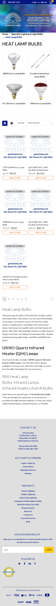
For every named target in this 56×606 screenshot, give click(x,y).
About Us (28, 511)
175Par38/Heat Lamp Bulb (13, 168)
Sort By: (21, 123)
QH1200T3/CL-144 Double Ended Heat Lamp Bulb (38, 168)
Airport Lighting (28, 491)
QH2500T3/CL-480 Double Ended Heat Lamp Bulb (38, 223)
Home (5, 34)
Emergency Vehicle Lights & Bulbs (28, 501)
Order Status (28, 466)
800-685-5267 (14, 2)
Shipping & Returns (28, 470)
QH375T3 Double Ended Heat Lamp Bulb (15, 277)
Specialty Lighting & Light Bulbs (27, 34)
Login (34, 2)
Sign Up (44, 2)
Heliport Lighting (28, 494)
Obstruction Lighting (28, 498)
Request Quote (28, 508)
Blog (28, 521)
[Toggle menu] (4, 4)
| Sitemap (36, 590)
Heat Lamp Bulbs (14, 37)
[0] (48, 2)
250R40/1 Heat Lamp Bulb (13, 223)
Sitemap (28, 473)
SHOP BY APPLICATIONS (28, 504)
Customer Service (28, 518)
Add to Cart (15, 178)
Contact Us (28, 515)
